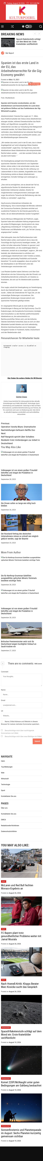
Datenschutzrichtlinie (9, 831)
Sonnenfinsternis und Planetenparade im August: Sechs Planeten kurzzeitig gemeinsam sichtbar (21, 1133)
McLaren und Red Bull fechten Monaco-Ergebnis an (17, 887)
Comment (4, 672)
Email (3, 700)
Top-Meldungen (7, 767)
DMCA (3, 820)
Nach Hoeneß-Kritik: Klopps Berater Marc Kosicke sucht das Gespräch (20, 985)
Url (2, 711)
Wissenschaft (6, 1027)
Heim (3, 761)
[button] (39, 33)
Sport (3, 790)
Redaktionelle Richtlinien (10, 826)
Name (3, 690)
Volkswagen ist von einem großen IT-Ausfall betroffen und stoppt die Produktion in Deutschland (19, 472)
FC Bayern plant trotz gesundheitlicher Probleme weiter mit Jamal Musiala (21, 936)
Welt (2, 773)
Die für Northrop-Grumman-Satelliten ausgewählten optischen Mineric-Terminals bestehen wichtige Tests (19, 578)
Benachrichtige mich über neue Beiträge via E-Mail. (23, 736)
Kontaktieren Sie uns (8, 796)
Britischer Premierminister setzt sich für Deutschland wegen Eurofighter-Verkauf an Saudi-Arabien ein (18, 644)
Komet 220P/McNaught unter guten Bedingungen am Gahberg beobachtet (28, 41)
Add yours (38, 664)
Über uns (4, 808)
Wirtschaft (5, 779)
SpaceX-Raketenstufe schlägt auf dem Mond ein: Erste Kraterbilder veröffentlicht (21, 1034)
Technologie (5, 784)
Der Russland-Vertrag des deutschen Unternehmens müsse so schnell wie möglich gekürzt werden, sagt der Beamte (19, 536)
